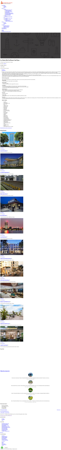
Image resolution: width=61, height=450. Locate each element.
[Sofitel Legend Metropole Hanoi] (11, 254)
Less (2, 432)
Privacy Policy (4, 438)
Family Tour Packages (8, 10)
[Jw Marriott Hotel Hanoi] (11, 168)
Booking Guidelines (4, 437)
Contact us (4, 63)
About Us (3, 435)
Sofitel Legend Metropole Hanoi (5, 258)
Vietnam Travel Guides (5, 440)
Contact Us (3, 441)
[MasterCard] (10, 415)
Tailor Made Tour (4, 28)
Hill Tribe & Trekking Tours (5, 426)
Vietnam (5, 22)
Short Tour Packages (8, 14)
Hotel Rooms (3, 70)
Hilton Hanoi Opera (3, 193)
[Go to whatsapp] (2, 448)
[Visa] (7, 415)
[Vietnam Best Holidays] (3, 409)
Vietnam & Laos (7, 20)
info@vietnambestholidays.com (4, 411)
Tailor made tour (4, 444)
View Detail (1, 147)
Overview (3, 69)
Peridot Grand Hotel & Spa (5, 301)
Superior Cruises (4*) (6, 26)
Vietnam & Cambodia (8, 19)
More (1, 432)
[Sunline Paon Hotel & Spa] (11, 319)
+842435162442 (7, 412)
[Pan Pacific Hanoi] (11, 211)
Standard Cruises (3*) (6, 25)
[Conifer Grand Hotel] (11, 341)
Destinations (3, 5)
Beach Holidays (4, 425)
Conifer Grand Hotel (3, 345)
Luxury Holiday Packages (8, 11)
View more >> (59, 409)
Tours (2, 8)
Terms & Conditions (4, 439)
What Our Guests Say (5, 371)
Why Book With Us (4, 436)
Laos (4, 7)
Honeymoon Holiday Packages (9, 13)
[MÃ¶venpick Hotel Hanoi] (11, 276)
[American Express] (3, 415)
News (3, 445)
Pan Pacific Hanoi (3, 215)
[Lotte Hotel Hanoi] (11, 233)
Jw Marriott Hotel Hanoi (4, 172)
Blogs (3, 442)
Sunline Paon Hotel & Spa (4, 323)
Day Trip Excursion (4, 428)
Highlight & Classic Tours (8, 16)
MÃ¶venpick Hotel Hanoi (4, 280)
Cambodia (5, 23)
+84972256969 (2, 412)
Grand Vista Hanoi (3, 150)
